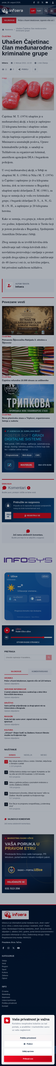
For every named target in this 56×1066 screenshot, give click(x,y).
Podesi (30, 1044)
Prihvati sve (28, 1059)
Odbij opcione (28, 1051)
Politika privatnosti (28, 1038)
